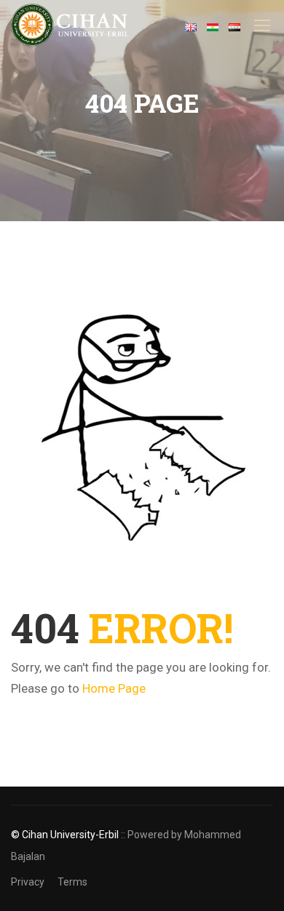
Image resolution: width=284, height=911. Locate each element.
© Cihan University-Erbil (65, 834)
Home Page (114, 688)
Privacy (27, 882)
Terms (72, 882)
